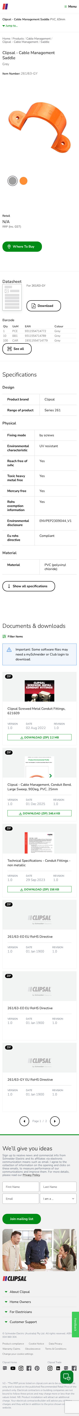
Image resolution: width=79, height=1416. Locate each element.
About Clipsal (20, 1292)
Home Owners (20, 1302)
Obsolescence (32, 1348)
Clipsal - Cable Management (20, 42)
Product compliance (13, 1343)
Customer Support (23, 1322)
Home (6, 38)
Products (18, 38)
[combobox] (58, 1199)
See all (19, 349)
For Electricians (21, 1312)
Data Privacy (55, 1343)
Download (45, 306)
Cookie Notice (36, 1343)
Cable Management (38, 38)
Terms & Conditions (55, 1348)
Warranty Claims (11, 1348)
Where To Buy (23, 246)
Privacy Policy (31, 1175)
